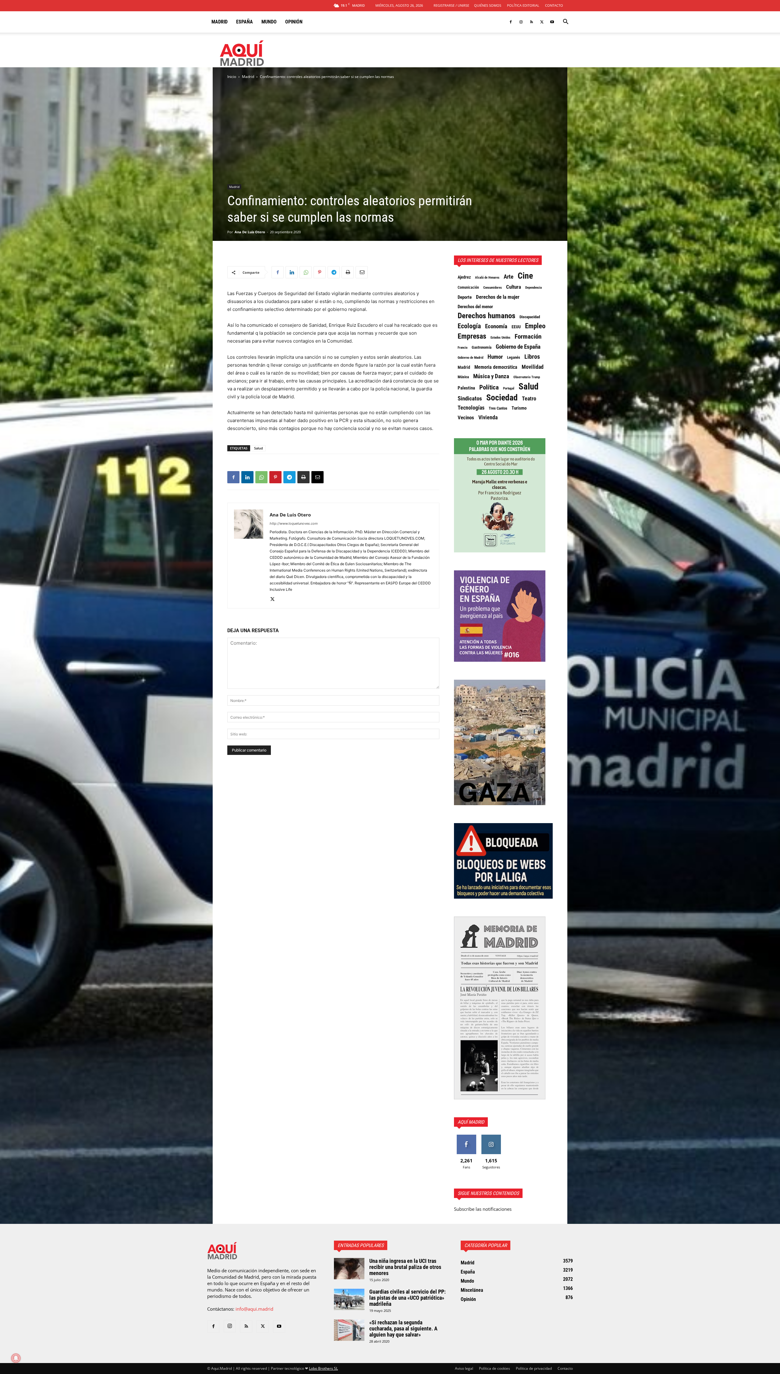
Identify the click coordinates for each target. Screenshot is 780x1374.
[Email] (362, 272)
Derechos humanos (486, 316)
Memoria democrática (495, 367)
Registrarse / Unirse (451, 5)
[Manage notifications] (16, 1358)
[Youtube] (552, 22)
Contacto (554, 5)
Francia (462, 347)
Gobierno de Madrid (470, 358)
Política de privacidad (534, 1368)
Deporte (465, 297)
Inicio (231, 76)
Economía (496, 326)
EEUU (516, 326)
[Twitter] (541, 22)
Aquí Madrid (471, 1122)
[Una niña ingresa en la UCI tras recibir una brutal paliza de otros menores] (349, 1268)
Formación (528, 336)
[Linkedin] (291, 272)
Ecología (469, 326)
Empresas (472, 336)
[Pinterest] (320, 272)
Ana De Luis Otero (250, 232)
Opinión (294, 22)
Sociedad (502, 398)
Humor (495, 357)
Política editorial (523, 5)
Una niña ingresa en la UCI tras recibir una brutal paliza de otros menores (405, 1267)
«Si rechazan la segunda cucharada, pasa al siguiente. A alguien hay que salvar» (403, 1328)
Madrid (219, 22)
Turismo (519, 408)
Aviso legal (464, 1368)
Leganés (513, 357)
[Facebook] (510, 22)
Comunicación (468, 287)
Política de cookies (494, 1368)
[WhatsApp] (306, 272)
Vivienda (488, 417)
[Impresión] (348, 272)
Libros (532, 357)
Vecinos (466, 417)
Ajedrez (464, 277)
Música (463, 377)
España (244, 22)
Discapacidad (529, 317)
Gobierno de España (518, 347)
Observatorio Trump (526, 377)
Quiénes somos (487, 5)
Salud (258, 448)
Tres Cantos (498, 408)
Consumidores (492, 287)
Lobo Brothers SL (323, 1368)
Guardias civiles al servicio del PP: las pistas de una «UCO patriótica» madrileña (407, 1297)
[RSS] (531, 22)
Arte (508, 277)
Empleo (535, 326)
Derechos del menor (475, 306)
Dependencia (533, 288)
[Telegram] (334, 272)
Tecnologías (471, 408)
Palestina (466, 388)
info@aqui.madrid (254, 1309)
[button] (565, 22)
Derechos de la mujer (497, 297)
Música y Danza (491, 376)
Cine (525, 276)
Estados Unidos (500, 338)
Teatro (529, 399)
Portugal (508, 388)
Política (489, 387)
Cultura (513, 287)
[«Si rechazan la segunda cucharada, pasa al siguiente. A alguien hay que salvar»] (349, 1330)
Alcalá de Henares (487, 278)
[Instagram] (521, 22)
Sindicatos (470, 399)
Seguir (491, 1137)
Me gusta (466, 1137)
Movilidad (533, 367)
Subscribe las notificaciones (483, 1209)
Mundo (269, 22)
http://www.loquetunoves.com (294, 523)
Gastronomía (481, 347)
